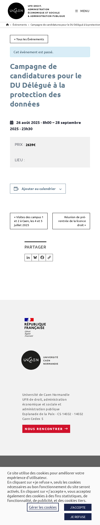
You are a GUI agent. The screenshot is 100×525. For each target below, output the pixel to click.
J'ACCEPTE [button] (77, 507)
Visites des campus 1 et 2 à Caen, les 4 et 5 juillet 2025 (28, 221)
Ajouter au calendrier (39, 188)
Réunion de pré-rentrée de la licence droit (72, 221)
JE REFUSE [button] (77, 517)
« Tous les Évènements (29, 39)
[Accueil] (7, 24)
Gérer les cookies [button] (43, 507)
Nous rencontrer (44, 429)
